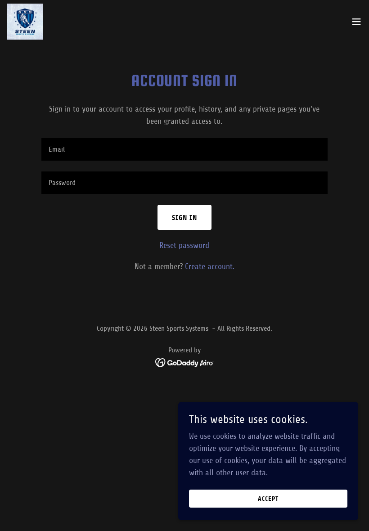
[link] (25, 22)
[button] (356, 22)
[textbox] (184, 149)
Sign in (184, 217)
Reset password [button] (184, 245)
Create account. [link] (209, 266)
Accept (268, 499)
